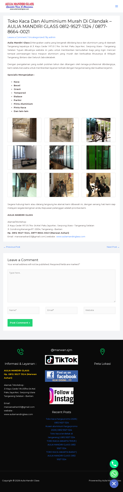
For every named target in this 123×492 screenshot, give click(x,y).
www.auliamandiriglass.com (70, 236)
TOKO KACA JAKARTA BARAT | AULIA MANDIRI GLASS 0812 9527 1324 (61, 456)
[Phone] (114, 464)
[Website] (99, 311)
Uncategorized (36, 37)
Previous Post (12, 247)
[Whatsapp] (114, 473)
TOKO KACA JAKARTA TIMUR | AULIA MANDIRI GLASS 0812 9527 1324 (61, 445)
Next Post (113, 247)
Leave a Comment (17, 37)
